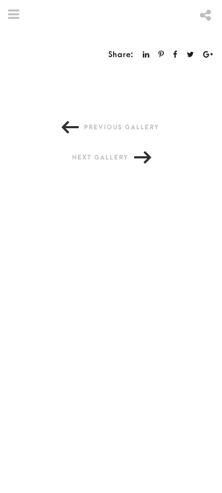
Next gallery (100, 157)
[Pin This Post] (161, 54)
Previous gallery (121, 127)
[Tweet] (191, 54)
